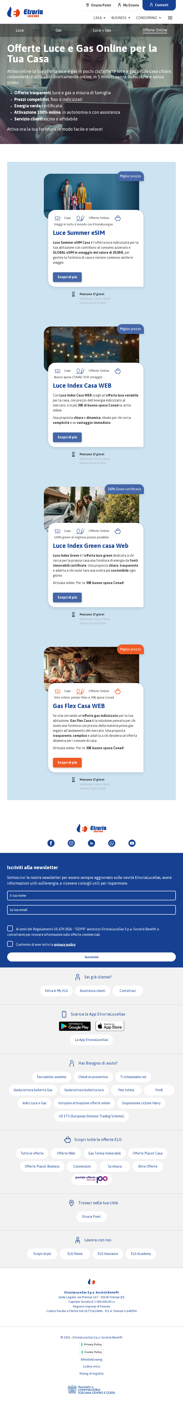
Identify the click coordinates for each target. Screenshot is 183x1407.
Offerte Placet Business (42, 1166)
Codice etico (91, 1366)
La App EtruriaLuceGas (91, 1040)
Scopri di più (42, 1254)
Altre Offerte (148, 1166)
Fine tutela (126, 1090)
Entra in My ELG (56, 991)
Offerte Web (66, 1153)
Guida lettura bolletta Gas (33, 1090)
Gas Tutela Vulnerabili (104, 1153)
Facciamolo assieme (51, 1077)
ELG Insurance (108, 1254)
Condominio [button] (146, 18)
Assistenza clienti (92, 991)
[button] (170, 18)
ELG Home (75, 1254)
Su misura (115, 1166)
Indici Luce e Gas (34, 1103)
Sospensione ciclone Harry (141, 1103)
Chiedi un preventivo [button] (93, 1077)
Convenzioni (82, 1166)
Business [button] (119, 18)
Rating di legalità (91, 1373)
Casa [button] (97, 18)
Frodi (159, 1090)
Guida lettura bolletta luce (84, 1090)
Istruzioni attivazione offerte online (84, 1103)
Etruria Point (91, 1217)
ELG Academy (141, 1254)
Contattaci (128, 991)
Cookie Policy (93, 1352)
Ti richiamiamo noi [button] (133, 1077)
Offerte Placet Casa (148, 1153)
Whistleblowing (91, 1359)
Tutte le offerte (32, 1153)
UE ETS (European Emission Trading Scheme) (91, 1116)
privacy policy (65, 944)
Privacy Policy (93, 1344)
